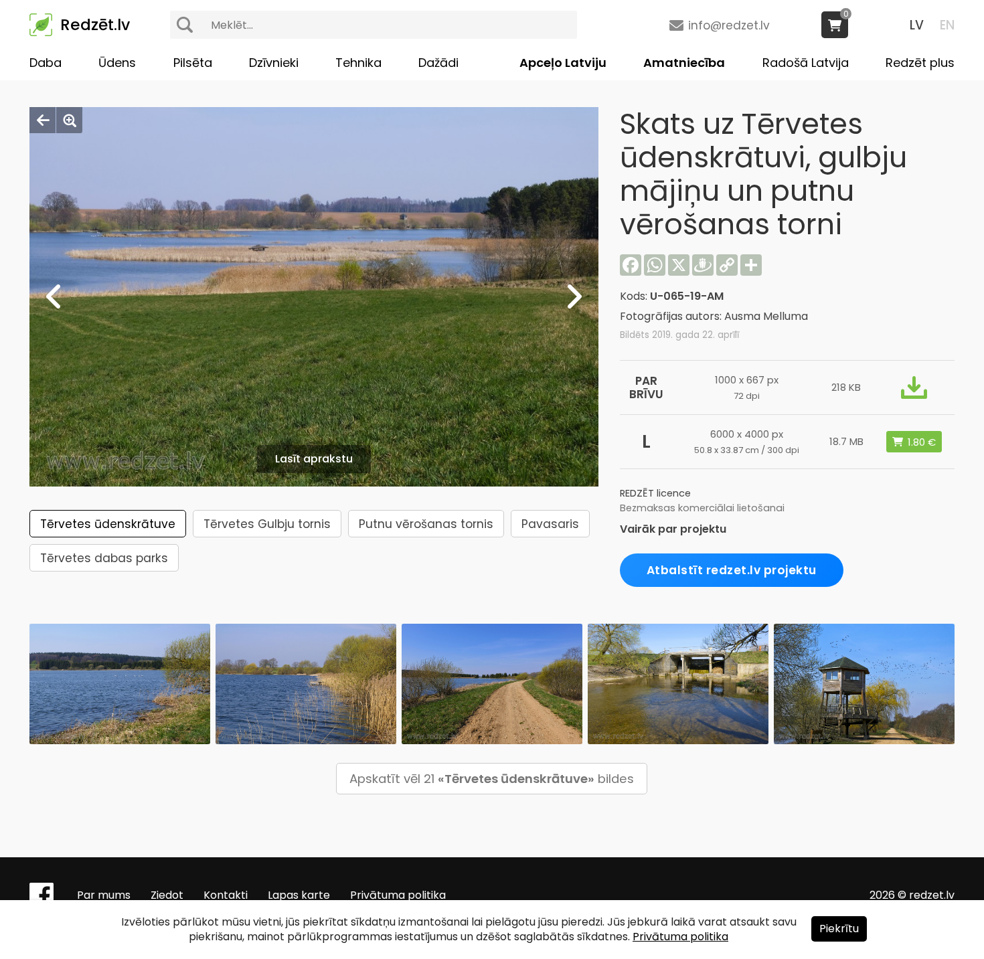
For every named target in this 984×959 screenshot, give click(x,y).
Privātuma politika (398, 895)
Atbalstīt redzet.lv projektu (732, 570)
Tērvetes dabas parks (104, 558)
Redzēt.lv (95, 24)
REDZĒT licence (655, 493)
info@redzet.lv (729, 25)
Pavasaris (550, 524)
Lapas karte (299, 895)
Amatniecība (684, 62)
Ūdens (117, 62)
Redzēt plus (920, 62)
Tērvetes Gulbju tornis (267, 524)
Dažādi (438, 62)
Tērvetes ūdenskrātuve (107, 524)
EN (947, 25)
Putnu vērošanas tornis (426, 524)
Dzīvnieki (274, 62)
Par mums (104, 895)
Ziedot (167, 895)
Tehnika (358, 62)
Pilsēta (192, 62)
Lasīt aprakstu (314, 458)
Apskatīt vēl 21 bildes (491, 778)
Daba (45, 62)
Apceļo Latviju (562, 62)
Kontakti (225, 895)
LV (917, 25)
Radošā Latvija (805, 62)
